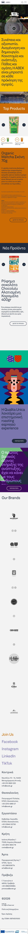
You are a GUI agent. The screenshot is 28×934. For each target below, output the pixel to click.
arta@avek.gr (7, 868)
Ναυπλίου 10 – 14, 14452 (11, 778)
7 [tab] (18, 23)
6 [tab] (16, 23)
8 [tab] (20, 23)
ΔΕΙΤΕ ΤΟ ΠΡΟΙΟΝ (18, 220)
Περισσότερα (19, 441)
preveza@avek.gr (9, 888)
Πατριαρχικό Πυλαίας (10, 798)
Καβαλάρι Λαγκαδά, (10, 819)
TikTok (7, 763)
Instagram (10, 749)
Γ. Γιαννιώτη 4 (7, 881)
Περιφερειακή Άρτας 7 (11, 860)
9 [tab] (22, 23)
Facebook (10, 741)
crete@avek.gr (8, 847)
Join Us (7, 734)
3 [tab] (10, 23)
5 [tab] (14, 23)
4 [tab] (12, 23)
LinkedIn (8, 756)
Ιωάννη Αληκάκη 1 (9, 840)
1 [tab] (6, 23)
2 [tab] (8, 23)
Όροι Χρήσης (7, 914)
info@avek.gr (7, 786)
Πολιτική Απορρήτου (10, 909)
